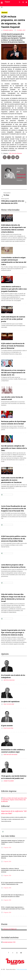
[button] (3, 7)
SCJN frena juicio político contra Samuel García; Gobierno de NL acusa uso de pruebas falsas (13, 538)
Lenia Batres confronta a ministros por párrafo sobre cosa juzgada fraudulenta (14, 289)
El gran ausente (7, 726)
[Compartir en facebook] (5, 157)
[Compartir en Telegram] (17, 157)
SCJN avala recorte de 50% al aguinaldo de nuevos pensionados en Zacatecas (12, 480)
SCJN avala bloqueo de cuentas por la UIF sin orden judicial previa (13, 319)
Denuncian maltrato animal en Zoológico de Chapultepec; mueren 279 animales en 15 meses (12, 842)
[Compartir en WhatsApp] (13, 157)
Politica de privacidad (21, 969)
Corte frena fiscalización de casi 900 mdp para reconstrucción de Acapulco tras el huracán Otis (13, 508)
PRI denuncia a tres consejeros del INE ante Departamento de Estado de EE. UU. (13, 372)
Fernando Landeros (8, 30)
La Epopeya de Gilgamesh (10, 928)
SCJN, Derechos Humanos (15, 153)
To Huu (6, 195)
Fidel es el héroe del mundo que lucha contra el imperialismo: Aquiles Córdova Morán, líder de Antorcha (14, 856)
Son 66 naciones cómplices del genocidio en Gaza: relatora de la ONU (14, 448)
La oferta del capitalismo (10, 701)
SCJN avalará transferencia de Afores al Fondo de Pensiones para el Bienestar (12, 345)
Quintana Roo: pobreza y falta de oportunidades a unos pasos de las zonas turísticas (12, 870)
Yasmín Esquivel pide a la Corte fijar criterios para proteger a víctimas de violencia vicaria (13, 632)
